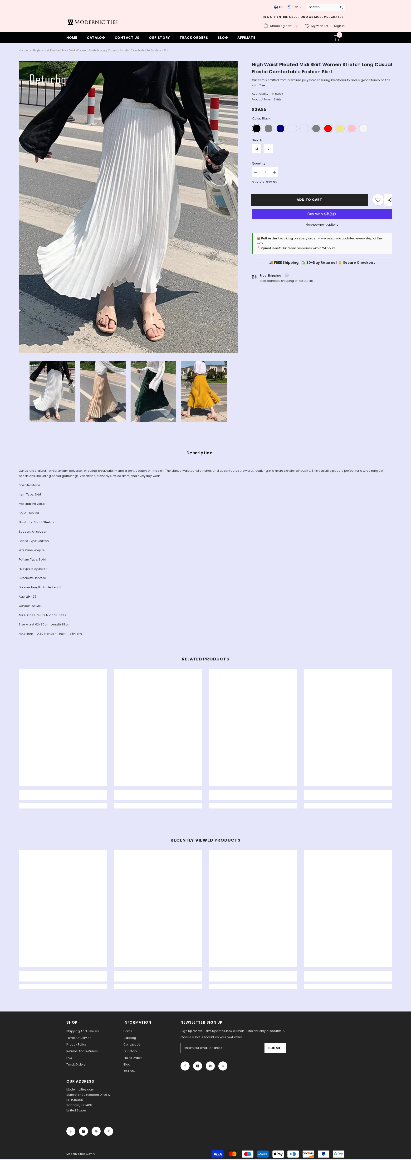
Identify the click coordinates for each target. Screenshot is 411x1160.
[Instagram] (197, 1066)
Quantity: (259, 163)
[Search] (326, 7)
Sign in (339, 26)
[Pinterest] (210, 1066)
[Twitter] (222, 1066)
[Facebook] (185, 1066)
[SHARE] (388, 200)
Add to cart (310, 199)
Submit (275, 1048)
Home (23, 50)
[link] (378, 200)
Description (199, 453)
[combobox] (321, 7)
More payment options (322, 225)
